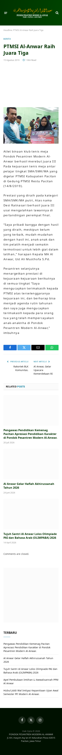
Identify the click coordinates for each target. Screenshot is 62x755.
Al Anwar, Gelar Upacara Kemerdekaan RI (43, 370)
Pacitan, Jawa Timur (31, 741)
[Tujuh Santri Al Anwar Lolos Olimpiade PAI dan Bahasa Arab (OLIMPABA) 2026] (31, 514)
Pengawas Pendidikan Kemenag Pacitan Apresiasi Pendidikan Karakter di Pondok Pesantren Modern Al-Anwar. (30, 434)
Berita (7, 38)
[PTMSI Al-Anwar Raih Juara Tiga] (31, 84)
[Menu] (5, 12)
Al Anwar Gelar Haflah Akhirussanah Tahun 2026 (28, 485)
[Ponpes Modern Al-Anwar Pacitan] (32, 13)
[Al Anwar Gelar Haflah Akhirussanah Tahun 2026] (31, 464)
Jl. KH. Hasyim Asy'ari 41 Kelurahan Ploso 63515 (31, 737)
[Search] (57, 13)
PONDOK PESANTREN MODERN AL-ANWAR (31, 734)
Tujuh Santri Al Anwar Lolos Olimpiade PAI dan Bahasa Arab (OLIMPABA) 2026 (30, 536)
